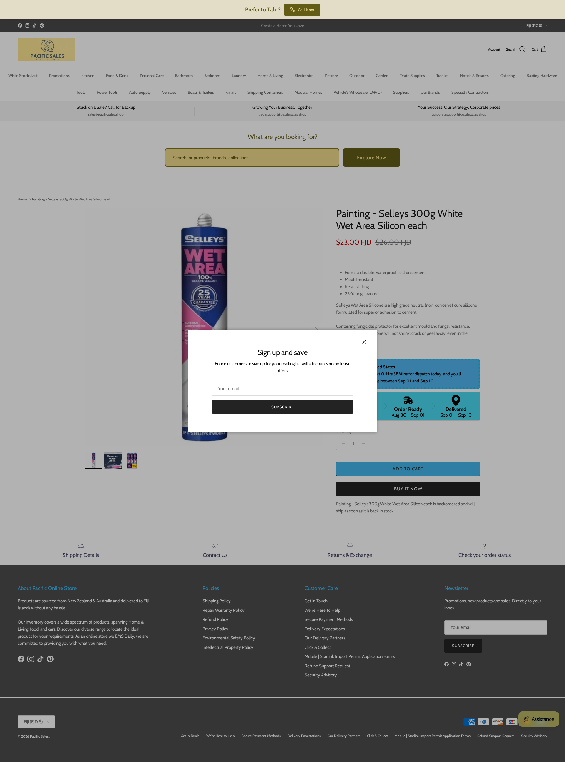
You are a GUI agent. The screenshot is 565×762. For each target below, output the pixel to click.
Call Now (306, 9)
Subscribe (282, 407)
